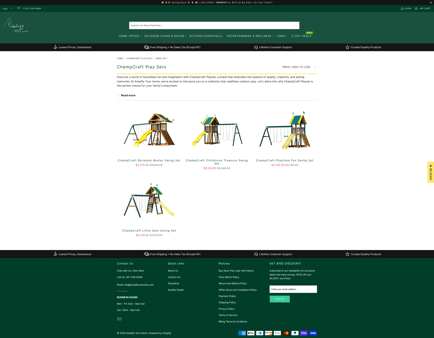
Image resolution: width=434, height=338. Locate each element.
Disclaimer (173, 283)
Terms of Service (228, 315)
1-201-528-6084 (31, 8)
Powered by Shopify (160, 333)
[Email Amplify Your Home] (18, 8)
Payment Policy (227, 296)
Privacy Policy (226, 308)
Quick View (149, 137)
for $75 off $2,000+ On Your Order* (250, 2)
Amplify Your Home (136, 333)
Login (407, 8)
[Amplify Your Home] (16, 25)
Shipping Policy (227, 302)
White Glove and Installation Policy (238, 289)
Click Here (138, 270)
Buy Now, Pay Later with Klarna (236, 270)
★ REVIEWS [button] (430, 172)
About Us (173, 270)
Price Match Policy (229, 277)
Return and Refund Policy (233, 283)
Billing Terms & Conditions (233, 321)
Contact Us (174, 277)
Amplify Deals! (176, 289)
